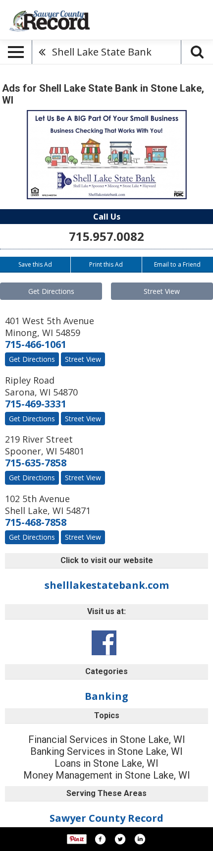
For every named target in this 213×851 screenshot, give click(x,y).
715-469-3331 (35, 403)
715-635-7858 (35, 462)
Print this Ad (106, 264)
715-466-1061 (35, 344)
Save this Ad (35, 264)
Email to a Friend (177, 264)
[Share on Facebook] (100, 839)
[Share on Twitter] (119, 839)
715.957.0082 (106, 236)
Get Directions (51, 291)
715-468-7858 (35, 522)
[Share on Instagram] (139, 839)
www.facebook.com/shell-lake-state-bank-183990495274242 (104, 642)
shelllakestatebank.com (107, 585)
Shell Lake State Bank (102, 51)
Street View (162, 291)
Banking (106, 696)
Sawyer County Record (106, 818)
